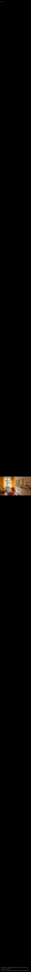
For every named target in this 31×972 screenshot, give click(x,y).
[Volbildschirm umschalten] (26, 1)
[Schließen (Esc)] (29, 1)
